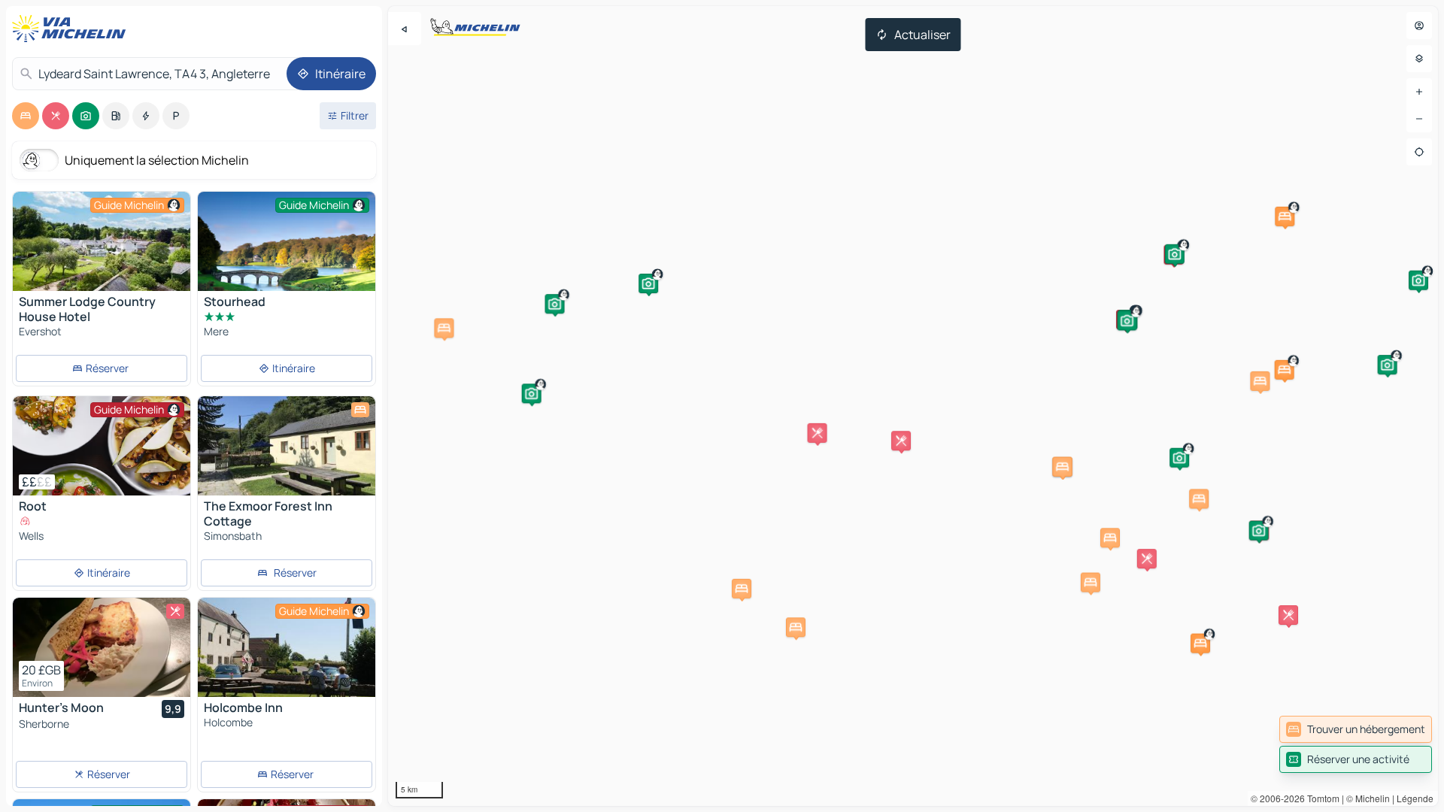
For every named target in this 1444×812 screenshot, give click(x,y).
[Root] (101, 445)
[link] (1355, 729)
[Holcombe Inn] (286, 647)
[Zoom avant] (1419, 91)
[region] (913, 406)
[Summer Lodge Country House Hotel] (101, 241)
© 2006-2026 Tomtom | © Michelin (1320, 798)
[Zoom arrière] (1419, 118)
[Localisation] (1419, 151)
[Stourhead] (286, 251)
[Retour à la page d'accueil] (72, 28)
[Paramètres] (1419, 58)
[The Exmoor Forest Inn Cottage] (286, 445)
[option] (25, 115)
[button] (1200, 643)
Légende (1415, 798)
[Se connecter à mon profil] (1419, 25)
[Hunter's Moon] (101, 647)
